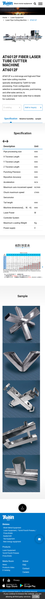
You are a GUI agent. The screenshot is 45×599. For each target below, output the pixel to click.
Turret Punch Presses (10, 553)
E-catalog (8, 107)
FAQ (24, 565)
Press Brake (7, 556)
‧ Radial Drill (6, 536)
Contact (25, 568)
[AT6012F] (22, 37)
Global (25, 561)
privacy (17, 580)
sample (38, 119)
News (4, 565)
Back (22, 509)
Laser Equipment (17, 18)
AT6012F (33, 20)
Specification (10, 118)
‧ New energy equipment (11, 542)
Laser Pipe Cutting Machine (16, 20)
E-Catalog (6, 570)
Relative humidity (27, 119)
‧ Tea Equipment (8, 539)
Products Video (8, 567)
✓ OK (35, 597)
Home (4, 18)
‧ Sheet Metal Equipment (11, 528)
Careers (25, 572)
